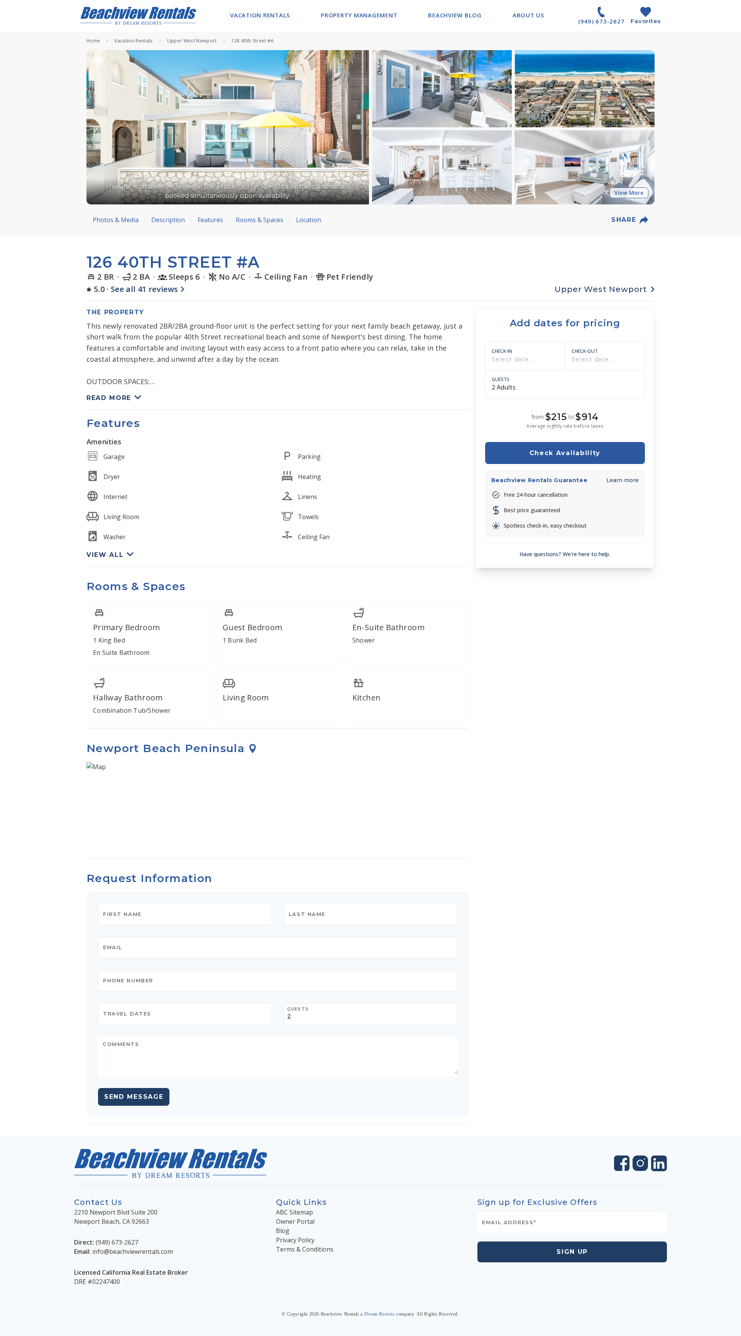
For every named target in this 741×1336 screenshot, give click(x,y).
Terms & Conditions (304, 1249)
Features (210, 220)
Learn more (622, 480)
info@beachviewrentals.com (132, 1251)
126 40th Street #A (252, 41)
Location (308, 220)
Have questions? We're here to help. (564, 554)
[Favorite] (98, 61)
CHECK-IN (502, 351)
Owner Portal (295, 1221)
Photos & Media (116, 220)
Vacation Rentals (133, 41)
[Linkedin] (659, 1163)
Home (93, 41)
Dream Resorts (379, 1314)
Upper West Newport (192, 41)
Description (168, 220)
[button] (227, 127)
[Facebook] (621, 1163)
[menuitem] (260, 15)
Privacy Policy (295, 1240)
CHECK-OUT (585, 351)
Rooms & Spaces (259, 220)
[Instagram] (640, 1163)
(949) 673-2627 (117, 1242)
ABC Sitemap (294, 1212)
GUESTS (500, 379)
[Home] (138, 15)
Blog (282, 1230)
